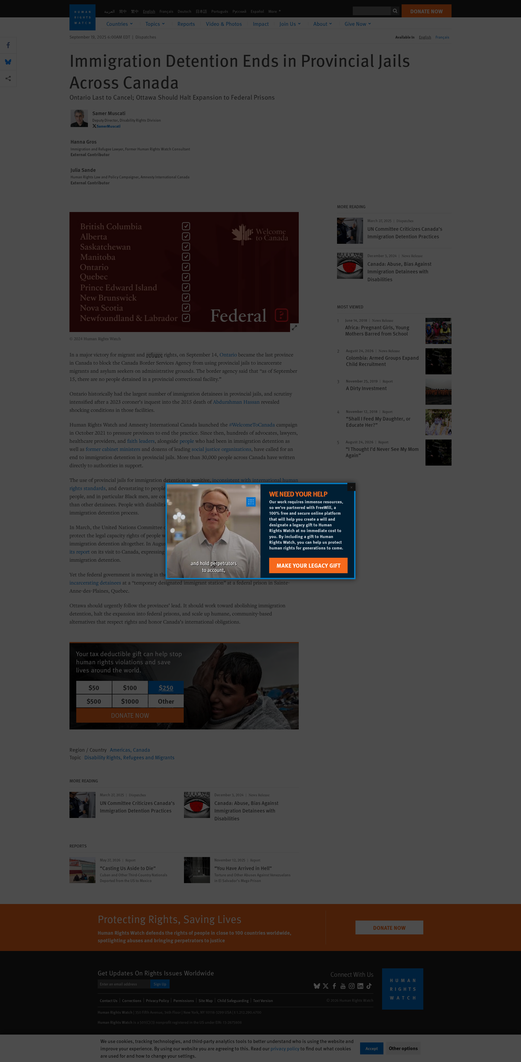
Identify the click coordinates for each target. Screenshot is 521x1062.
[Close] (351, 487)
